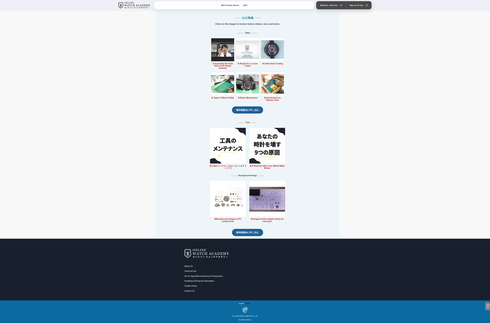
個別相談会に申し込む (247, 110)
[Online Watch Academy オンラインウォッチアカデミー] (134, 5)
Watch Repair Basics (230, 5)
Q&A (245, 5)
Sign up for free (356, 5)
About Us (188, 266)
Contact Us (488, 306)
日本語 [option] (247, 304)
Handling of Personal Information (199, 281)
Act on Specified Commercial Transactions (203, 276)
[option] (247, 303)
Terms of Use (190, 271)
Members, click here (329, 5)
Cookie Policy (190, 286)
